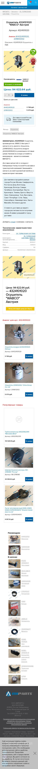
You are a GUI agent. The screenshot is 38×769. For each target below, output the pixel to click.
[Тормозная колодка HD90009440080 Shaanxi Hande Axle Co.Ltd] (14, 669)
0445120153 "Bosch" (18, 736)
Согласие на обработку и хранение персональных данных (19, 724)
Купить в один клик (11, 99)
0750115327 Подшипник (25, 593)
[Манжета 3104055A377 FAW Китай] (14, 632)
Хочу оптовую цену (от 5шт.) (20, 309)
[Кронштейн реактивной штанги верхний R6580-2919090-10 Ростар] (14, 656)
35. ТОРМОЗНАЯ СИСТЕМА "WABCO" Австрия (28, 238)
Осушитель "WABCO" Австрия (13, 134)
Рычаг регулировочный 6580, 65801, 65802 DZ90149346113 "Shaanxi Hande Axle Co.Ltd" (18, 510)
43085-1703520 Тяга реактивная (25, 643)
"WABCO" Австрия (25, 80)
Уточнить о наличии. (13, 84)
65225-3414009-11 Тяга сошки (25, 563)
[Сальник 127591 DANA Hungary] (14, 679)
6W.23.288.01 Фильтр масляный (25, 573)
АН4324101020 (22, 36)
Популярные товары (19, 732)
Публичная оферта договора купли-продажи (19, 728)
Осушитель (14, 129)
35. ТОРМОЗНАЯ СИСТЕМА (25, 233)
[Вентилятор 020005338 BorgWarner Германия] (14, 550)
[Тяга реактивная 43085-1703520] (14, 643)
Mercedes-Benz (26, 734)
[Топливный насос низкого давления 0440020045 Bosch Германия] (14, 584)
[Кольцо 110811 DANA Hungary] (14, 608)
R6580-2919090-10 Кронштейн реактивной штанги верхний (25, 656)
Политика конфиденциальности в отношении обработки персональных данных (19, 720)
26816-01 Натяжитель (25, 620)
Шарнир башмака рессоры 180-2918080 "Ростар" (16, 471)
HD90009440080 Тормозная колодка (27, 668)
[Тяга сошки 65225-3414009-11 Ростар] (14, 563)
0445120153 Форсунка (25, 538)
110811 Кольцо (23, 603)
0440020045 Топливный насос (25, 583)
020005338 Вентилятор (25, 548)
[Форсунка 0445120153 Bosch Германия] (14, 539)
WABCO (11, 734)
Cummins (7, 732)
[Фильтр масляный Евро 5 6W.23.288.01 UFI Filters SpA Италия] (14, 574)
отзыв (12, 222)
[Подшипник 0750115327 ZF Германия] (14, 594)
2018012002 (19, 39)
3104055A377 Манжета (26, 630)
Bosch (18, 734)
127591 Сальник (24, 677)
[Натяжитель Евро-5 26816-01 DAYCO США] (14, 622)
